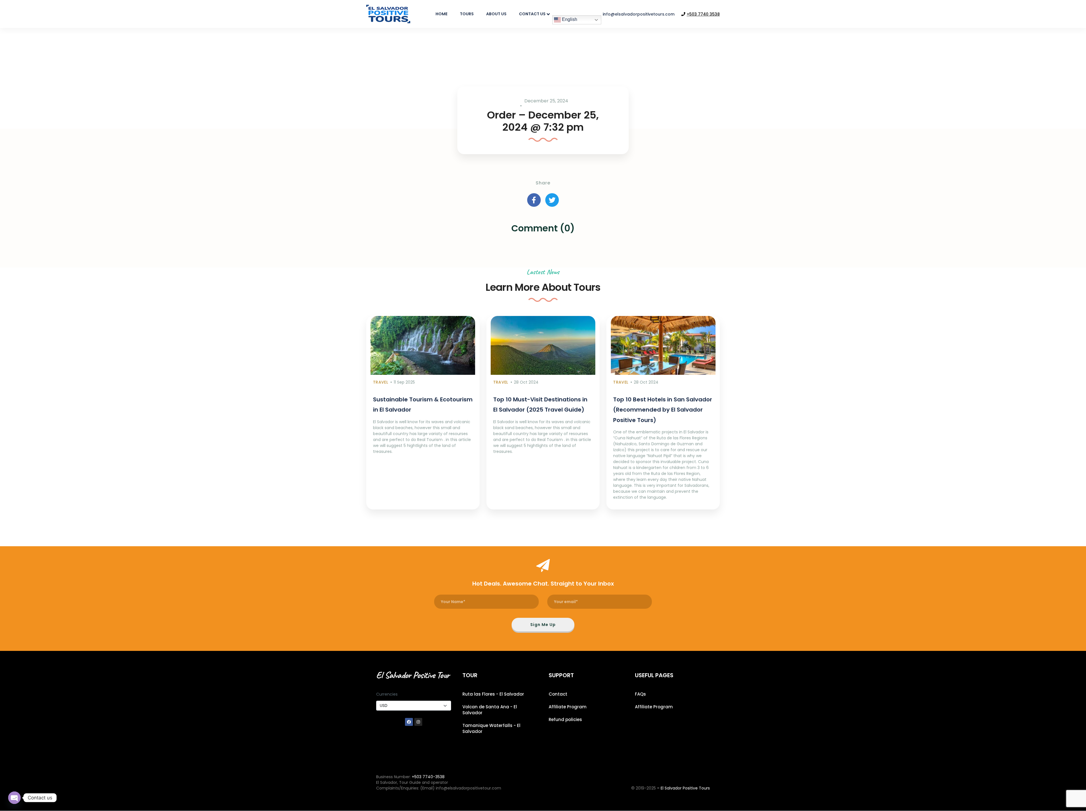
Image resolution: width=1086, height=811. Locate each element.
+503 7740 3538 (703, 14)
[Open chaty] (14, 797)
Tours (467, 14)
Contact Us (532, 14)
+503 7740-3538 (428, 777)
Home (441, 14)
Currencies (387, 694)
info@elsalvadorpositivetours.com (639, 14)
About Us (496, 14)
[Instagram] (418, 722)
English (569, 19)
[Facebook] (409, 722)
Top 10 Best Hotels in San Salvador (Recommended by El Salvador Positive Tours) (662, 409)
